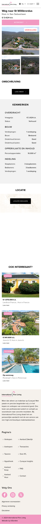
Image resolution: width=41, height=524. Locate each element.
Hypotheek (8, 461)
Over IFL (23, 454)
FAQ (21, 468)
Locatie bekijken (20, 201)
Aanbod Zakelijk (26, 439)
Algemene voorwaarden (11, 501)
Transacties (24, 446)
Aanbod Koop (7, 468)
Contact (23, 476)
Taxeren (7, 454)
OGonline (14, 520)
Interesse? (19, 22)
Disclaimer (6, 510)
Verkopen (8, 439)
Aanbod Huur (7, 476)
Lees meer (19, 92)
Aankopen (8, 446)
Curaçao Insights (26, 461)
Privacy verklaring (8, 506)
